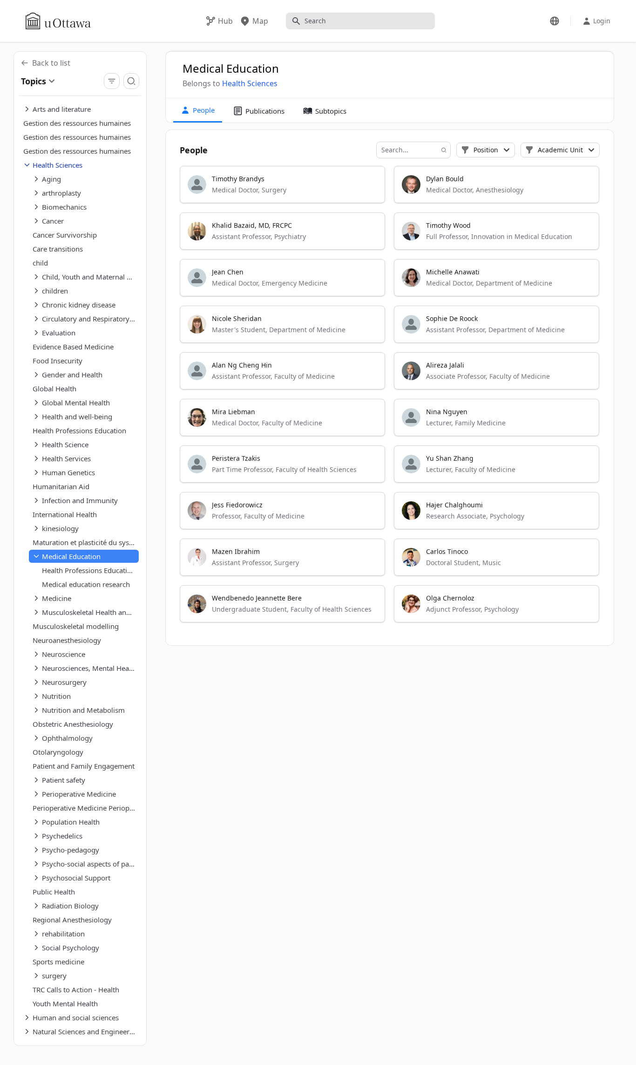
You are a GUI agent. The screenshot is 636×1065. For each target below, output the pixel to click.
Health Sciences (249, 83)
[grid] (390, 398)
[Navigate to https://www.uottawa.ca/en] (58, 21)
